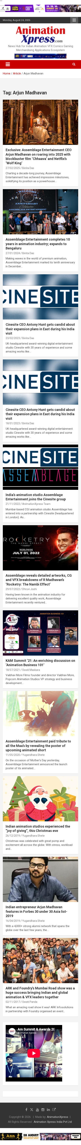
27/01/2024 (13, 253)
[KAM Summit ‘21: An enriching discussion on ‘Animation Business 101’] (40, 633)
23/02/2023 (13, 338)
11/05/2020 (13, 754)
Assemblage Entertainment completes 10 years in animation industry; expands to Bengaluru (38, 243)
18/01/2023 (13, 423)
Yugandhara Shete (33, 754)
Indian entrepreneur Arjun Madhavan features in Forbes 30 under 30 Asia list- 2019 (36, 911)
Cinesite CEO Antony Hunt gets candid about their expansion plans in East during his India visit (40, 329)
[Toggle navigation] (8, 64)
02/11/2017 (13, 1001)
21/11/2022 (13, 503)
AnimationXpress (57, 1117)
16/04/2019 (13, 920)
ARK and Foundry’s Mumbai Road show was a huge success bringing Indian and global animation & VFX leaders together (40, 992)
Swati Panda (29, 1001)
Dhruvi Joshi (29, 589)
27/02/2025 (13, 168)
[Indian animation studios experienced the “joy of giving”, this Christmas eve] (40, 798)
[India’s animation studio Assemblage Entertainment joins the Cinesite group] (40, 467)
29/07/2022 (13, 589)
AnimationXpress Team (36, 503)
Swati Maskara (31, 669)
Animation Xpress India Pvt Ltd (53, 1122)
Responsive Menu (74, 20)
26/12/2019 (13, 835)
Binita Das (28, 168)
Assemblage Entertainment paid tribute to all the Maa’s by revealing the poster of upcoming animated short (38, 745)
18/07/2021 (13, 669)
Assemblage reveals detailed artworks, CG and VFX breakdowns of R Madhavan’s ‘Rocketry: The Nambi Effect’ (39, 579)
